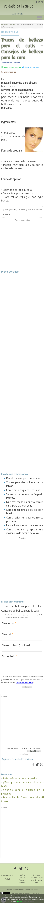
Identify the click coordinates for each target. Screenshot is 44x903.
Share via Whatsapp (12, 67)
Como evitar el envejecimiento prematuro (24, 519)
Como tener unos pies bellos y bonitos (24, 512)
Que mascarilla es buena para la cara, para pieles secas (24, 504)
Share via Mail (9, 72)
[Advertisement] (22, 244)
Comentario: (9, 656)
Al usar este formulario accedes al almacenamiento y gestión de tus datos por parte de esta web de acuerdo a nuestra (22, 679)
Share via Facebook (12, 63)
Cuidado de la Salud (18, 6)
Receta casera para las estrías (23, 478)
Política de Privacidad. (24, 682)
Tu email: (7, 634)
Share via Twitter (31, 67)
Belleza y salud (10, 32)
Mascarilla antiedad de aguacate (24, 525)
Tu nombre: (9, 623)
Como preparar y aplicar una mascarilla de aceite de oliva (24, 531)
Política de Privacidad (22, 881)
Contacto (22, 877)
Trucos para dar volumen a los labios (24, 484)
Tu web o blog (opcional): (16, 645)
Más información (29, 901)
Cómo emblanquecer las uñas (23, 490)
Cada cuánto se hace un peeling (20, 778)
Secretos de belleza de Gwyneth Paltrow (24, 496)
